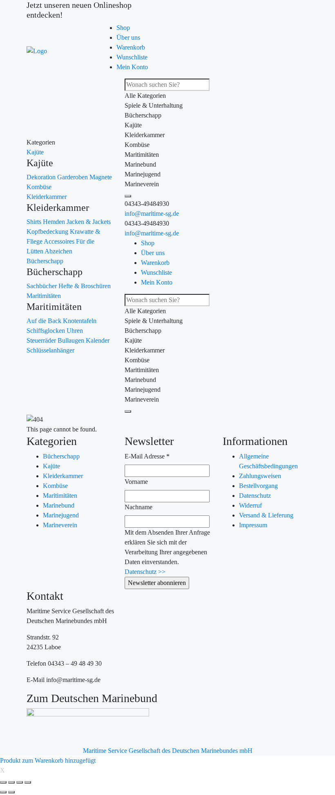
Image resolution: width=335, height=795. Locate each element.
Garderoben (73, 177)
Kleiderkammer (47, 196)
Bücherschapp (45, 260)
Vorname (136, 481)
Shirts (35, 221)
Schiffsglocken (47, 330)
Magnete (100, 177)
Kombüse (39, 186)
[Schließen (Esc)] (3, 782)
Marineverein (60, 525)
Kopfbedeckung (48, 231)
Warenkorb (130, 47)
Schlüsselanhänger (50, 350)
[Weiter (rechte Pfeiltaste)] (11, 792)
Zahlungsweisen (260, 475)
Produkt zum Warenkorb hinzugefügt (48, 760)
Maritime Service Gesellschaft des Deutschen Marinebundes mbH (167, 750)
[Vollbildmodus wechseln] (19, 782)
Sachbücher (42, 285)
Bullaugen (72, 340)
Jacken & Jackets (89, 221)
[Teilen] (11, 782)
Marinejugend (61, 515)
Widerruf (250, 505)
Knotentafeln (79, 320)
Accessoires (60, 241)
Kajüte (35, 152)
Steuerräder (42, 340)
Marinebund (58, 505)
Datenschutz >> (145, 571)
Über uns (128, 37)
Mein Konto (132, 66)
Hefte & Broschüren (84, 285)
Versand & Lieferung (266, 515)
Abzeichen (58, 251)
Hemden (55, 221)
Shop (123, 27)
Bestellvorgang (258, 485)
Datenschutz (255, 495)
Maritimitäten (44, 295)
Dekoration (42, 177)
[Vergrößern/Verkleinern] (28, 782)
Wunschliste (131, 57)
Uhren (75, 330)
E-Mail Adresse (147, 456)
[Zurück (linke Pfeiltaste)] (3, 792)
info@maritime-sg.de (152, 213)
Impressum (253, 525)
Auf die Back (45, 320)
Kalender (97, 340)
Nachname (138, 507)
